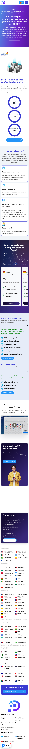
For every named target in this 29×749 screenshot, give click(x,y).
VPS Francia (20, 611)
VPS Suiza (20, 608)
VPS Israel (7, 635)
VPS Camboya (21, 626)
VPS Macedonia (8, 587)
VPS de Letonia (8, 584)
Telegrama (6, 736)
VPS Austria (7, 567)
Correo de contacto (10, 536)
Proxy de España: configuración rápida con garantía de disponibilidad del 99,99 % (12, 12)
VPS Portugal (7, 600)
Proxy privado (19, 723)
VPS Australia (7, 673)
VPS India (20, 629)
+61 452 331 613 (9, 533)
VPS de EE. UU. (8, 552)
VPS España (20, 605)
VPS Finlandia (8, 576)
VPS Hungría (7, 579)
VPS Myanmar (21, 642)
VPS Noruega (7, 597)
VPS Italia (20, 581)
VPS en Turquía (8, 617)
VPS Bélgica (20, 567)
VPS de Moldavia (9, 594)
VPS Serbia (20, 602)
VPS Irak (19, 632)
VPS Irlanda (7, 581)
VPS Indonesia (8, 632)
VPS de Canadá (21, 552)
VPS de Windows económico (19, 719)
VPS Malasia (7, 642)
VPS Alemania (8, 614)
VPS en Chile (7, 560)
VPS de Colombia (22, 557)
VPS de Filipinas (22, 655)
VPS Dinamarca (8, 573)
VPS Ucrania (7, 611)
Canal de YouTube (8, 741)
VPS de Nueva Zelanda (21, 682)
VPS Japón (20, 635)
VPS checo (20, 570)
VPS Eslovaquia (8, 605)
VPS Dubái (20, 673)
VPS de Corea (21, 637)
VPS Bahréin (7, 676)
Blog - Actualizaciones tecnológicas (7, 728)
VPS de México (8, 555)
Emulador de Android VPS (7, 724)
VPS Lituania (20, 584)
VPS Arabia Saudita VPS (7, 660)
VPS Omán (20, 652)
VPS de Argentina (22, 555)
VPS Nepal (7, 652)
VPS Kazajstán (8, 637)
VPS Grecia (20, 576)
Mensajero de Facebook (21, 737)
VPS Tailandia (21, 666)
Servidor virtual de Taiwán (8, 667)
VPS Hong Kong (8, 629)
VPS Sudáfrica (8, 681)
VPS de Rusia (7, 602)
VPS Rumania (21, 600)
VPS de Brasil (7, 557)
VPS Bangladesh (8, 626)
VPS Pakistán (7, 655)
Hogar (13, 9)
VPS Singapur (21, 657)
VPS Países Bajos (22, 594)
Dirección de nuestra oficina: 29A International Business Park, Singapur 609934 (14, 522)
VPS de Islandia (21, 579)
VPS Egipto (20, 676)
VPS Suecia (7, 608)
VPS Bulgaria (7, 570)
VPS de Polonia (21, 597)
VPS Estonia (20, 573)
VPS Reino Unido (22, 614)
